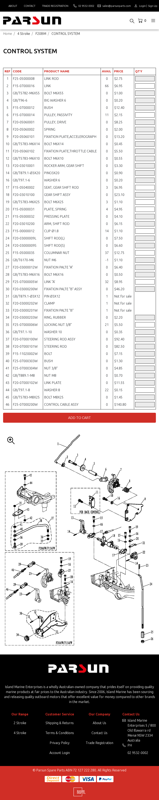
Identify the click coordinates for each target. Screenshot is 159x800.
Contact (29, 5)
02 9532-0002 (138, 753)
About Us (99, 723)
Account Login (59, 753)
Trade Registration (55, 5)
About (12, 5)
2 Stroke (20, 723)
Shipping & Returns (60, 723)
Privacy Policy (60, 743)
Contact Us (99, 733)
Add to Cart (79, 418)
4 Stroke (20, 733)
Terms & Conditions (59, 733)
